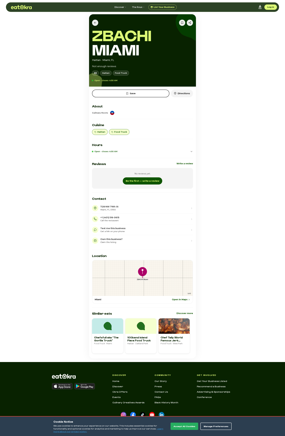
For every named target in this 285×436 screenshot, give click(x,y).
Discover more (184, 313)
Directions (184, 93)
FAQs (158, 397)
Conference (204, 397)
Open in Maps (179, 299)
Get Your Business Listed (212, 381)
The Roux (137, 7)
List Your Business (164, 7)
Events (116, 397)
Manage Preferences (216, 426)
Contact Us (161, 391)
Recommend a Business (211, 386)
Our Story (161, 381)
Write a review (184, 163)
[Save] (182, 23)
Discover (119, 7)
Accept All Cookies (184, 426)
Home (115, 381)
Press (158, 386)
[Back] (95, 23)
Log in (270, 7)
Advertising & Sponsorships (213, 391)
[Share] (190, 23)
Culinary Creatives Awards (128, 402)
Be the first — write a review (142, 180)
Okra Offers (119, 391)
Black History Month (166, 402)
